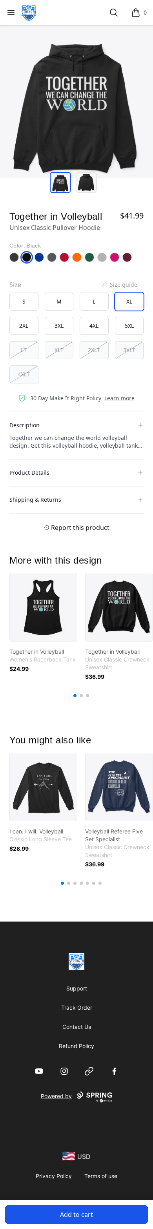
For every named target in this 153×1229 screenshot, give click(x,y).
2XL (23, 325)
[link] (43, 607)
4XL (93, 325)
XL (129, 301)
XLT (59, 350)
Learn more (119, 398)
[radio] (23, 302)
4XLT (24, 374)
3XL (59, 325)
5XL (129, 325)
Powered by (56, 1096)
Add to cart (76, 1214)
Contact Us (76, 1026)
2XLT (94, 350)
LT (24, 350)
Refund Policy (76, 1046)
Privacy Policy (54, 1176)
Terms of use (100, 1176)
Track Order (76, 1007)
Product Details (29, 472)
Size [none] (15, 284)
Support (76, 988)
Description (24, 425)
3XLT (129, 350)
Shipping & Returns (35, 499)
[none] (118, 285)
